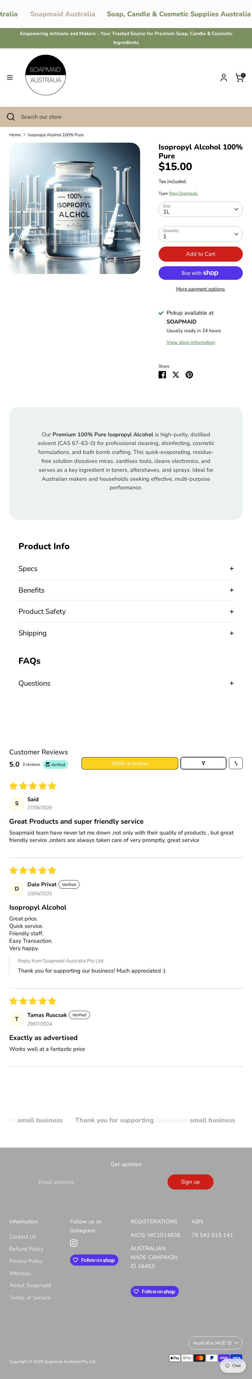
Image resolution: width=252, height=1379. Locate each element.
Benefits (31, 590)
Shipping (32, 633)
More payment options (200, 289)
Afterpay (20, 1273)
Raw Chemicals (183, 193)
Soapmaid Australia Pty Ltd (69, 1362)
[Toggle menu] (10, 77)
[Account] (224, 76)
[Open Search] (10, 117)
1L (166, 211)
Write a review (130, 763)
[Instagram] (73, 1243)
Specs (27, 568)
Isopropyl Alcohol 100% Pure (56, 135)
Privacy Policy (26, 1261)
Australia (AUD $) (212, 1343)
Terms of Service (30, 1297)
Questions (34, 683)
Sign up (190, 1181)
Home (15, 135)
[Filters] (203, 763)
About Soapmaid (30, 1285)
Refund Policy (26, 1249)
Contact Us (22, 1236)
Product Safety (42, 611)
